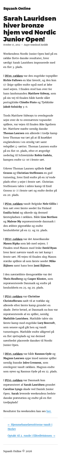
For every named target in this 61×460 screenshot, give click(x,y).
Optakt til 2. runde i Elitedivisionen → (31, 435)
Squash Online (17, 8)
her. (48, 411)
